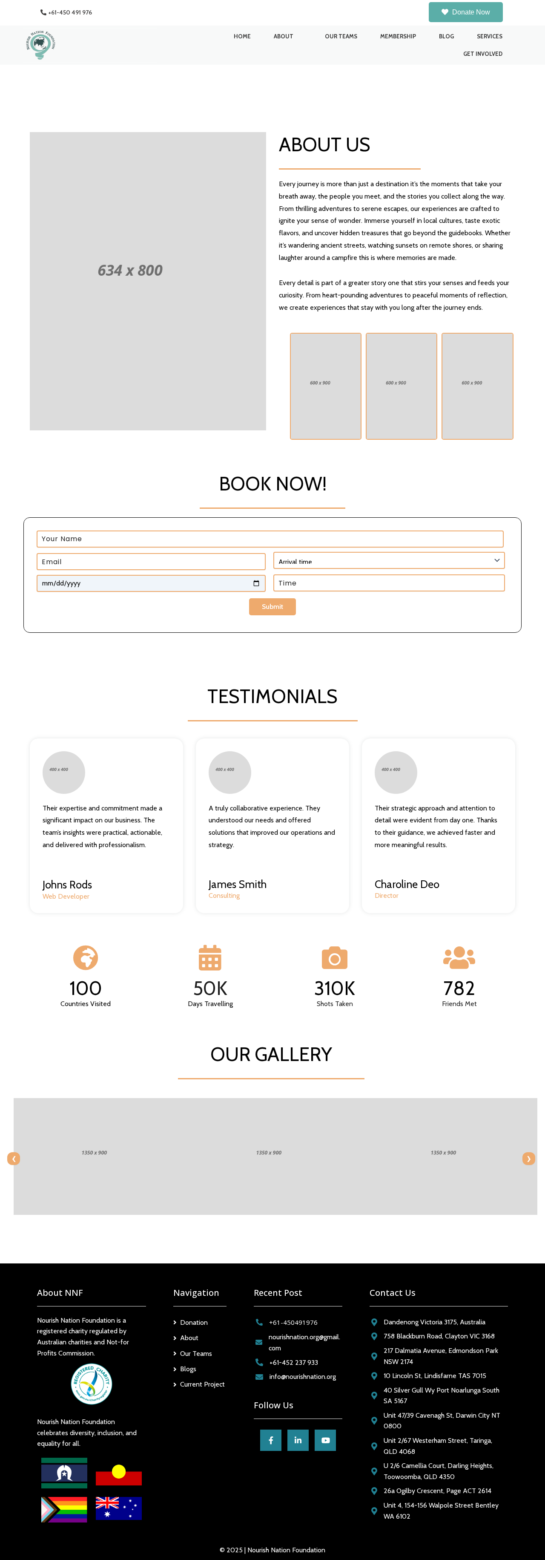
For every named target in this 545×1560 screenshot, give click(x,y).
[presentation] (13, 1158)
